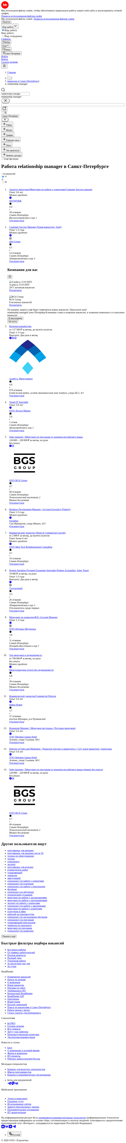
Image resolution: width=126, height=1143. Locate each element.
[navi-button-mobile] (4, 66)
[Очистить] (5, 100)
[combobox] (15, 93)
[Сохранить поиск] (4, 108)
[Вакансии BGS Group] (66, 463)
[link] (6, 49)
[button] (4, 56)
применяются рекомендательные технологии (62, 1117)
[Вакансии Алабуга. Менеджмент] (66, 358)
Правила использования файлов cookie (54, 19)
